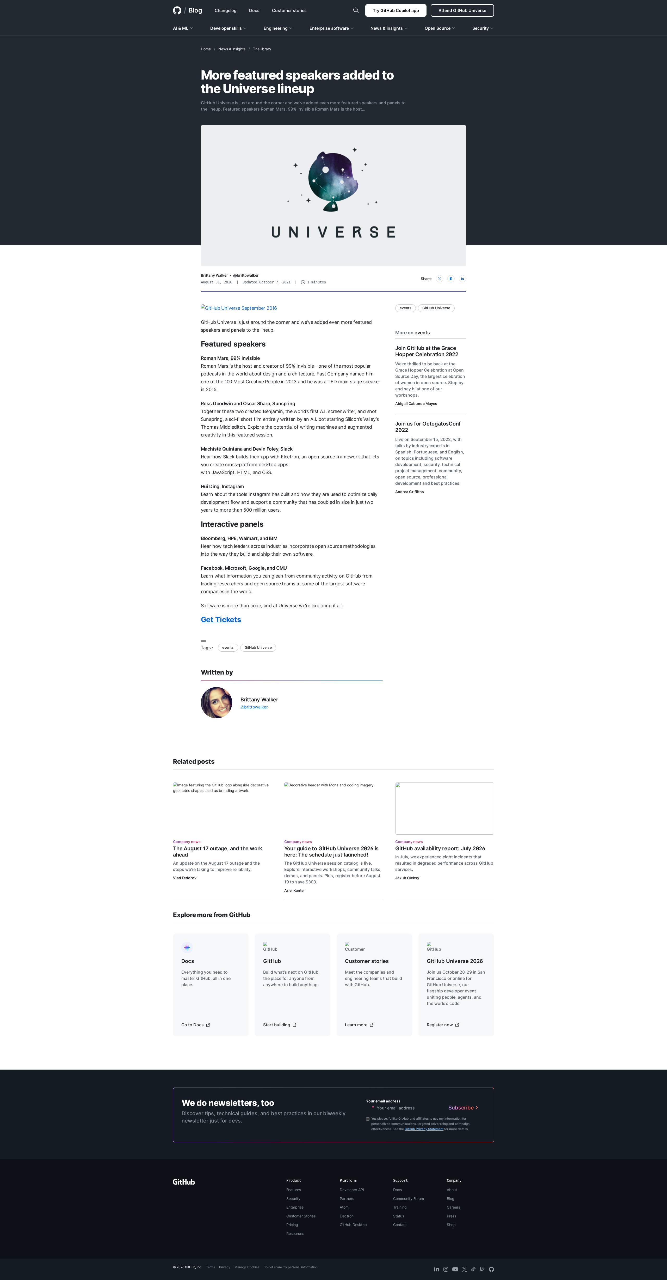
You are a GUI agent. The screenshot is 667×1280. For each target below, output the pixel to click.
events (228, 647)
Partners (347, 1198)
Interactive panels (232, 524)
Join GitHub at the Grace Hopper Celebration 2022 (426, 351)
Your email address (383, 1101)
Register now (440, 1024)
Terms (210, 1267)
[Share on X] (439, 278)
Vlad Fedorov (184, 878)
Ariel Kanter (294, 890)
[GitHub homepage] (177, 10)
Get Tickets (221, 619)
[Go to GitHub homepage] (184, 1183)
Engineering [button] (276, 28)
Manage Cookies (246, 1267)
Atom (344, 1207)
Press (451, 1216)
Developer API (352, 1189)
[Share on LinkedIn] (462, 278)
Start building (277, 1024)
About (452, 1189)
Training (400, 1207)
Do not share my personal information (290, 1267)
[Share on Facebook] (451, 278)
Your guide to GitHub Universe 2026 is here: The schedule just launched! (331, 851)
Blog (195, 10)
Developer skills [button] (226, 28)
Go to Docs (193, 1024)
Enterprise (295, 1207)
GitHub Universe (258, 647)
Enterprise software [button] (329, 28)
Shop (451, 1224)
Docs (397, 1189)
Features (293, 1189)
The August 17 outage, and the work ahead (217, 851)
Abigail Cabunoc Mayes (416, 403)
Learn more (356, 1024)
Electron (347, 1216)
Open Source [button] (437, 28)
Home (206, 49)
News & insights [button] (386, 28)
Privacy (224, 1267)
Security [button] (480, 28)
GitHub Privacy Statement (424, 1129)
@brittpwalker (246, 275)
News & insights (231, 49)
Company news (187, 841)
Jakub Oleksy (407, 878)
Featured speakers (233, 344)
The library (262, 49)
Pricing (292, 1224)
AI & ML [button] (180, 28)
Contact (400, 1224)
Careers (453, 1207)
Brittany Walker (214, 275)
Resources (295, 1233)
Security (293, 1198)
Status (398, 1216)
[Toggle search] (356, 10)
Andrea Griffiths (409, 491)
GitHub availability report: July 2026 (440, 848)
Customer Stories (301, 1216)
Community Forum (408, 1198)
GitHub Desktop (353, 1224)
